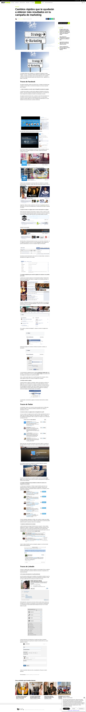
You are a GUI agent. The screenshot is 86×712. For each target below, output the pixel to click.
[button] (84, 697)
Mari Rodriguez (18, 699)
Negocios (17, 2)
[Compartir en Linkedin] (50, 19)
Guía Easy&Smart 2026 (48, 2)
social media (35, 674)
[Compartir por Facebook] (46, 19)
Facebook (27, 674)
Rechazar (73, 708)
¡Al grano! (32, 2)
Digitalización (22, 2)
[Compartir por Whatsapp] (52, 19)
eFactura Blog (38, 2)
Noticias (12, 2)
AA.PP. (43, 2)
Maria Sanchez (60, 699)
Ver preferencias (81, 708)
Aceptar (66, 708)
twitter (38, 674)
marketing (31, 674)
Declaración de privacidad (76, 710)
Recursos (27, 2)
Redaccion (31, 699)
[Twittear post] (48, 19)
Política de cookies (70, 710)
